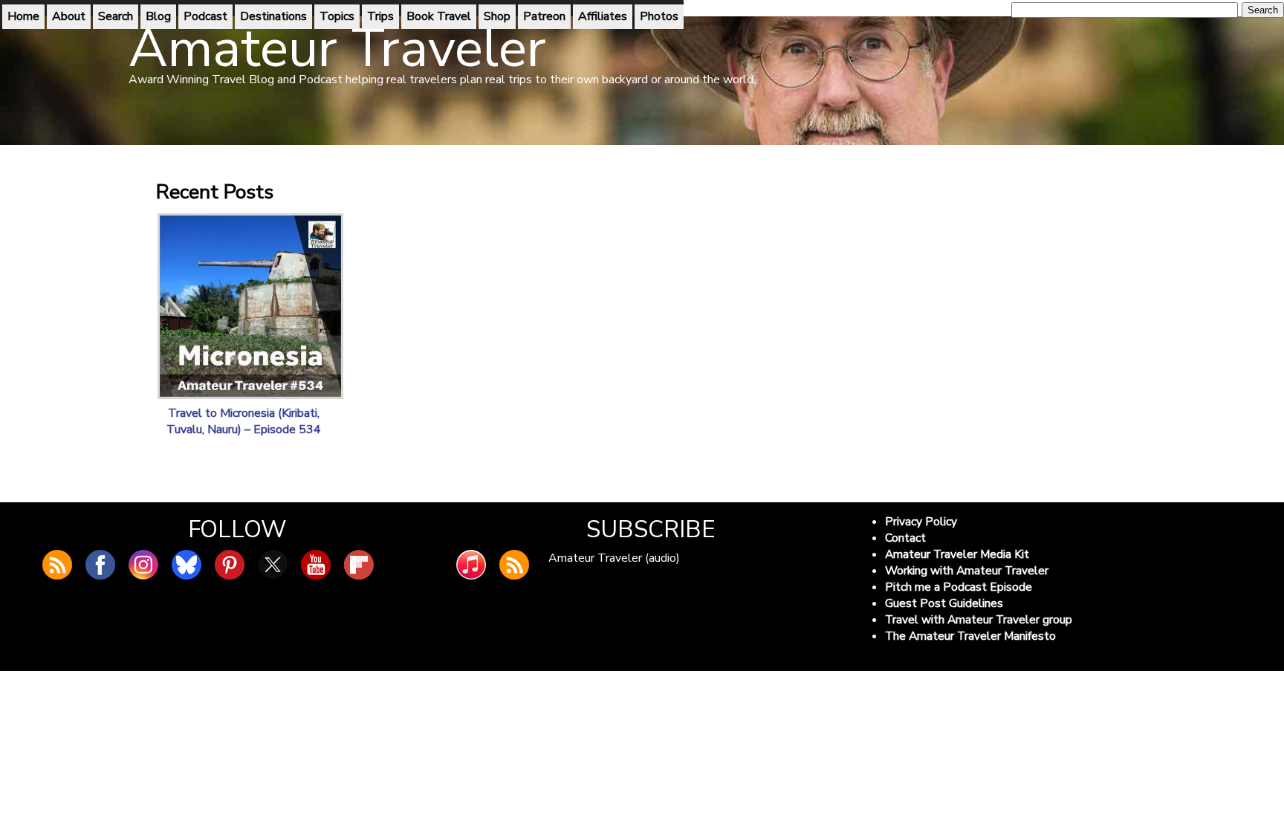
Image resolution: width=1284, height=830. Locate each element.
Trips (380, 16)
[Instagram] (143, 565)
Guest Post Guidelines (944, 603)
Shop (497, 16)
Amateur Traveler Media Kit (957, 554)
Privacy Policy (921, 521)
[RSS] (514, 565)
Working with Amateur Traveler (966, 570)
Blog (158, 16)
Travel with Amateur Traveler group (978, 620)
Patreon (544, 16)
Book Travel (438, 16)
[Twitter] (273, 565)
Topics (337, 16)
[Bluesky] (186, 565)
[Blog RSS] (57, 565)
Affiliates (602, 16)
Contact (905, 538)
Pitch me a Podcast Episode (958, 587)
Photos (659, 16)
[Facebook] (100, 565)
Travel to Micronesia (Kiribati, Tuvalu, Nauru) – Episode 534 (243, 421)
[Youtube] (316, 565)
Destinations (273, 16)
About (68, 16)
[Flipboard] (359, 565)
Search (115, 16)
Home (23, 16)
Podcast (205, 16)
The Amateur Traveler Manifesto (970, 636)
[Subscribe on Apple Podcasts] (471, 565)
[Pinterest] (229, 565)
